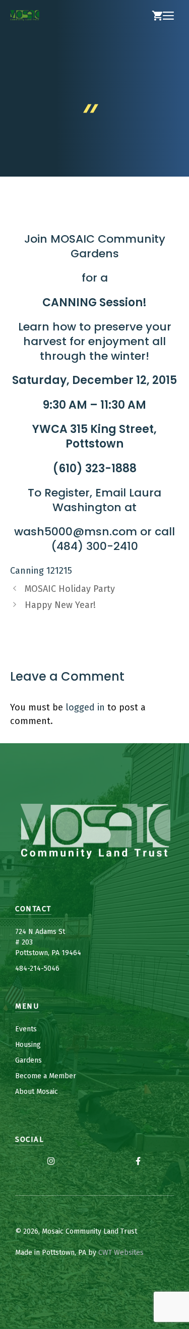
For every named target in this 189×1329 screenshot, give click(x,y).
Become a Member (45, 1076)
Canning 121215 (41, 570)
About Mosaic (36, 1091)
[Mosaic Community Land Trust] (24, 16)
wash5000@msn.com (75, 531)
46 (55, 968)
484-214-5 (31, 968)
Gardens (28, 1060)
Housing (28, 1044)
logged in (85, 707)
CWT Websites (121, 1252)
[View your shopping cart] (157, 16)
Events (26, 1029)
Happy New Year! (60, 605)
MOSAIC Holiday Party (70, 588)
